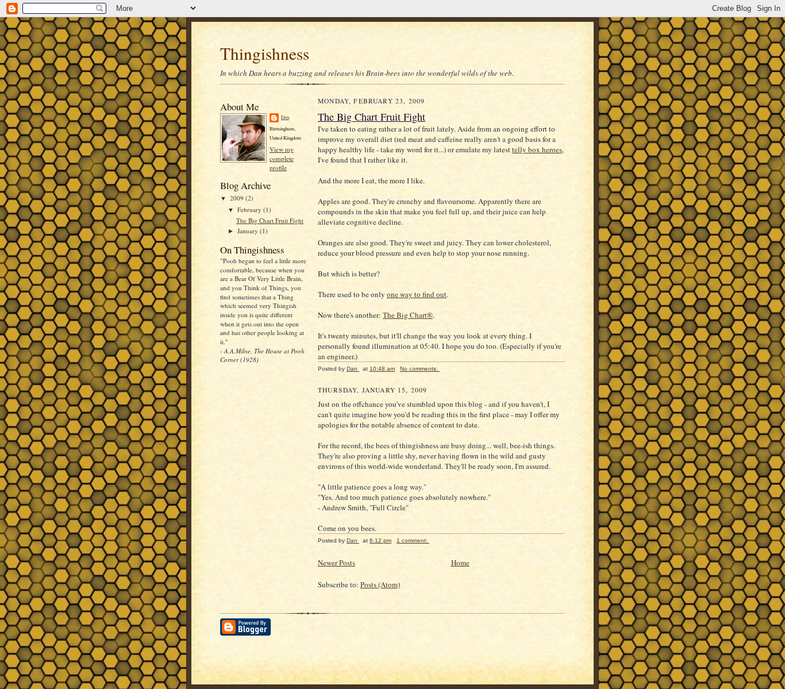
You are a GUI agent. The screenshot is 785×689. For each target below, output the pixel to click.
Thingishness (264, 53)
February (250, 209)
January (248, 230)
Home (460, 562)
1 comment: (413, 540)
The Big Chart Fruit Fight (269, 220)
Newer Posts (336, 562)
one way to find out (417, 294)
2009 (237, 198)
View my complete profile (282, 158)
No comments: (420, 368)
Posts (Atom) (380, 584)
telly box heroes (537, 149)
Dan (285, 117)
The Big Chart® (408, 315)
